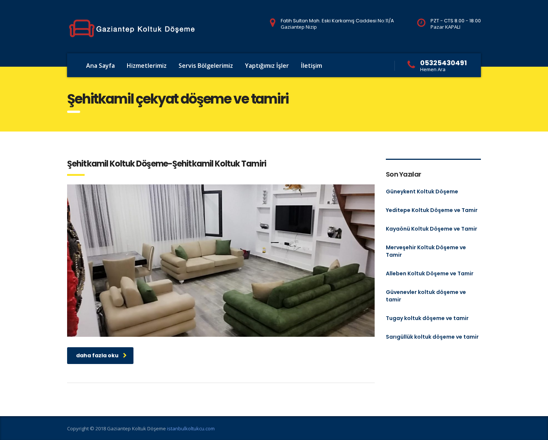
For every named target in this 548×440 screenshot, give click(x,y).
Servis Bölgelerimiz (206, 65)
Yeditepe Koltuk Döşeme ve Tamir (432, 210)
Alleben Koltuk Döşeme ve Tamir (429, 273)
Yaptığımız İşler (267, 65)
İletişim (311, 65)
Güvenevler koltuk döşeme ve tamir (426, 295)
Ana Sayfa (100, 65)
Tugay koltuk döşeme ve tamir (427, 318)
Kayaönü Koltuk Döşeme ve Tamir (431, 228)
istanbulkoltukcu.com (191, 428)
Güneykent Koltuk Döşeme (422, 191)
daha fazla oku (97, 355)
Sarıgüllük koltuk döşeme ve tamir (432, 337)
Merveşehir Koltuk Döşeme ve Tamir (426, 251)
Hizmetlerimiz (147, 65)
